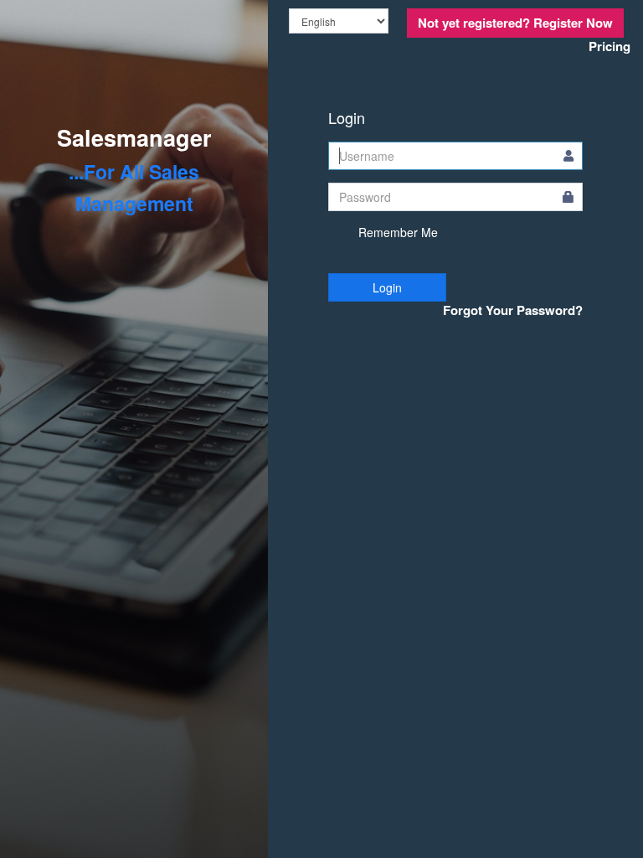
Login (387, 287)
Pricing (609, 46)
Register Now (515, 22)
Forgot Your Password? (513, 310)
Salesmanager (134, 137)
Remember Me (396, 232)
